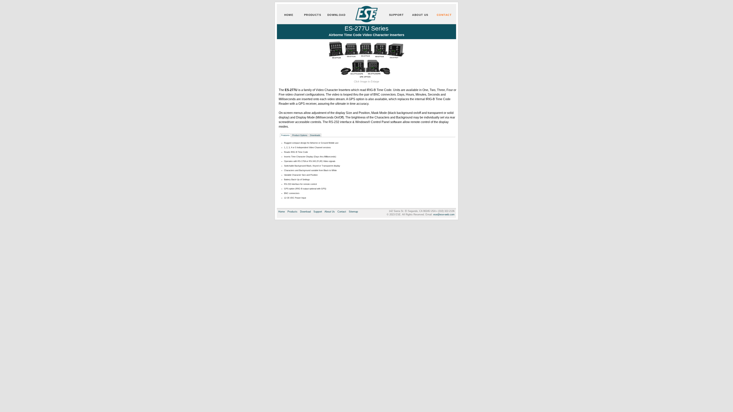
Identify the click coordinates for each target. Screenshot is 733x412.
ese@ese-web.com (443, 214)
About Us (420, 14)
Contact (444, 14)
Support (396, 14)
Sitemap (353, 211)
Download (336, 14)
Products (312, 14)
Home (288, 14)
